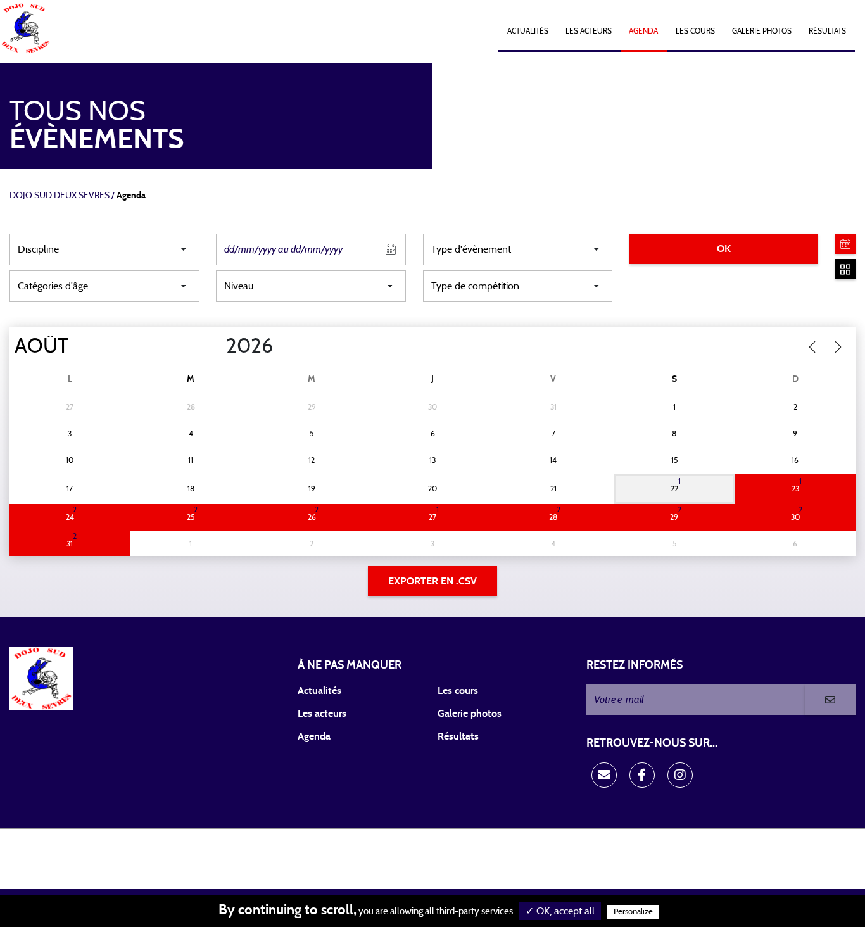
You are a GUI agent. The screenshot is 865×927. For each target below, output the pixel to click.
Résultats (827, 31)
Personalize (633, 912)
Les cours (695, 31)
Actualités (527, 31)
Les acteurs (588, 31)
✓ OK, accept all (560, 911)
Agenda (643, 31)
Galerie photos (762, 31)
